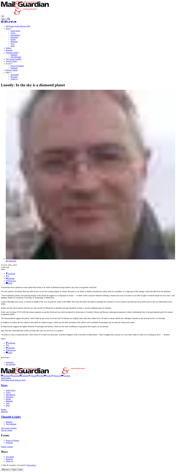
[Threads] (8, 22)
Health (8, 399)
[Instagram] (4, 22)
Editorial (9, 422)
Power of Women (12, 440)
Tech (7, 403)
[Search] (9, 19)
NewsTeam (31, 465)
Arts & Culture (6, 430)
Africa (8, 392)
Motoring (9, 401)
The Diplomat (11, 424)
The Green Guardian (9, 428)
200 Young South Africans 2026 (13, 380)
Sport (8, 405)
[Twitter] (11, 22)
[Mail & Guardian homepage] (88, 8)
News (4, 385)
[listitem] (5, 376)
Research (9, 459)
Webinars (9, 443)
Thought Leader (11, 416)
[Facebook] (2, 22)
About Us (9, 461)
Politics (3, 410)
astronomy (10, 362)
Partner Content (7, 447)
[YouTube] (15, 22)
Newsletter (10, 457)
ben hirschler (10, 364)
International (10, 395)
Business (4, 412)
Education (9, 397)
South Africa (10, 390)
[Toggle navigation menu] (2, 16)
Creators (8, 378)
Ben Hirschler (11, 261)
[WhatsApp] (13, 22)
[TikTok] (10, 22)
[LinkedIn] (6, 22)
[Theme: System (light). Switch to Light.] (4, 19)
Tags (3, 378)
